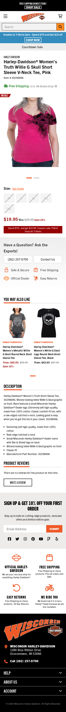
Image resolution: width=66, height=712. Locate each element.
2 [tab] (36, 178)
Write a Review (18, 482)
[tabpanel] (33, 132)
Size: (14, 188)
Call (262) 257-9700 (24, 661)
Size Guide (18, 188)
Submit (54, 528)
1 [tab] (29, 178)
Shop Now (33, 40)
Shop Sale (33, 7)
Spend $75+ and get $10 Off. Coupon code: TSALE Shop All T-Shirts (33, 230)
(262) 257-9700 (18, 259)
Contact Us (48, 259)
